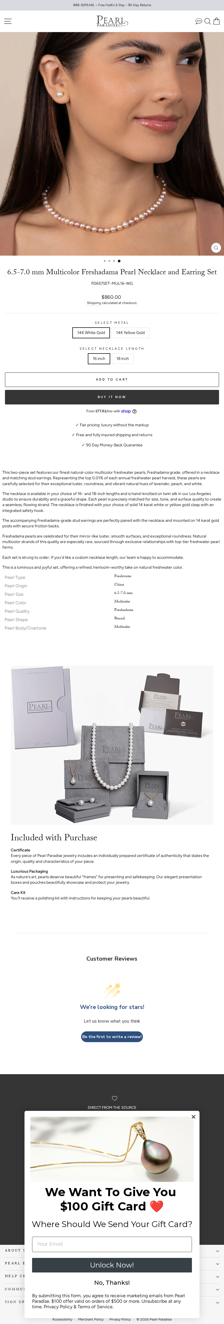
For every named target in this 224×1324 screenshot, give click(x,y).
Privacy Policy (58, 1306)
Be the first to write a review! (112, 1037)
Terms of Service (95, 1306)
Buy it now (112, 397)
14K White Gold (91, 332)
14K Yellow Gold (130, 332)
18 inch (122, 358)
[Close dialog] (193, 1116)
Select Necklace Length (112, 349)
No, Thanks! (112, 1282)
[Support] (199, 21)
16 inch (99, 358)
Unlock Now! (112, 1265)
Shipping (94, 303)
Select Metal (112, 323)
